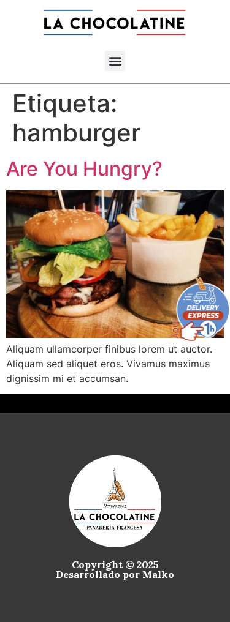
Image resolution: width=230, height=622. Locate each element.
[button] (115, 61)
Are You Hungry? (84, 169)
